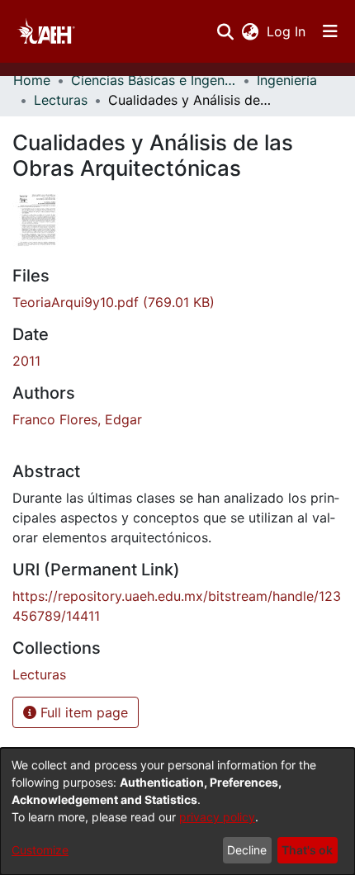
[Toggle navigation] (330, 31)
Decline (247, 850)
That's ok (307, 850)
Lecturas (61, 100)
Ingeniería (287, 80)
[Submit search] (225, 31)
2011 (26, 360)
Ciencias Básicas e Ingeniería (153, 80)
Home (31, 80)
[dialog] (177, 811)
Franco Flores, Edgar (77, 419)
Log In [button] (287, 31)
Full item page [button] (82, 712)
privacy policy (217, 817)
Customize (40, 850)
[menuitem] (249, 31)
